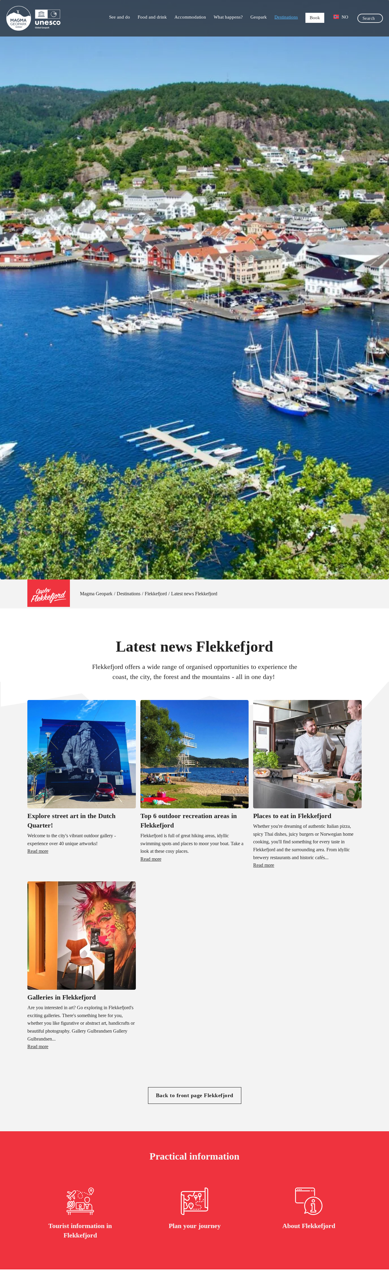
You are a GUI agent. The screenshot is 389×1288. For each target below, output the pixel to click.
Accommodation (190, 17)
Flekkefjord (156, 593)
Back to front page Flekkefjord (194, 1095)
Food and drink (152, 17)
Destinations (286, 17)
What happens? (228, 17)
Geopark (258, 17)
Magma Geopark (96, 593)
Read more (37, 851)
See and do (119, 17)
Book (315, 17)
